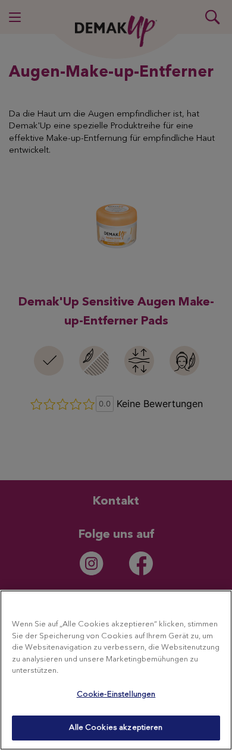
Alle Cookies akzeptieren (115, 728)
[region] (116, 670)
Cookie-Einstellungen (116, 694)
